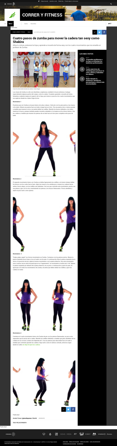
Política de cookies (84, 441)
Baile (10, 24)
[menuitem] (26, 24)
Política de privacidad (74, 441)
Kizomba (33, 24)
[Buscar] (111, 4)
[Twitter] (99, 32)
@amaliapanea (27, 418)
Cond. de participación (95, 441)
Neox (56, 434)
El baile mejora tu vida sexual (71, 1)
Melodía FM (94, 434)
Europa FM (88, 434)
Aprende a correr (53, 1)
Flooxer (109, 434)
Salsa (26, 24)
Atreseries (75, 434)
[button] (5, 23)
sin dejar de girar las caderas (31, 345)
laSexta (50, 434)
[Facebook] (104, 32)
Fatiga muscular (44, 1)
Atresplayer (102, 434)
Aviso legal (65, 441)
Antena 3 (43, 434)
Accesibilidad (80, 443)
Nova (62, 434)
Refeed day (60, 1)
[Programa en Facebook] (110, 23)
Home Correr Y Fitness (19, 32)
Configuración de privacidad (69, 443)
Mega (69, 434)
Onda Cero (81, 434)
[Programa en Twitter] (109, 23)
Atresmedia (11, 434)
